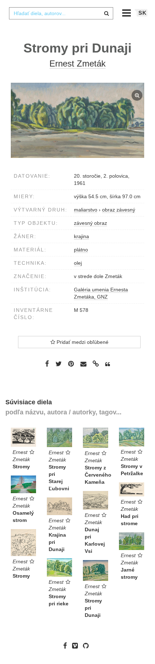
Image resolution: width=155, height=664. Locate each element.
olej (78, 263)
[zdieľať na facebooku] (47, 363)
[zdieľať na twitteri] (58, 363)
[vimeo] (76, 646)
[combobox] (61, 13)
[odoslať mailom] (83, 364)
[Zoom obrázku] (77, 120)
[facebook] (67, 646)
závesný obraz (90, 223)
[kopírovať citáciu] (107, 364)
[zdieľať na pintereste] (71, 363)
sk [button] (142, 13)
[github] (87, 646)
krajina (81, 236)
